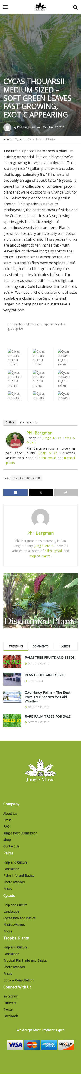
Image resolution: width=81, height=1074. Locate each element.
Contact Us (11, 846)
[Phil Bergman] (15, 439)
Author (10, 422)
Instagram (10, 996)
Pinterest (9, 1003)
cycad (52, 458)
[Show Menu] (5, 7)
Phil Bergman (26, 127)
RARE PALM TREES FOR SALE (48, 716)
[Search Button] (75, 7)
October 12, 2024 (54, 127)
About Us (10, 813)
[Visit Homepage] (40, 6)
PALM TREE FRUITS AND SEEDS (50, 657)
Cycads (19, 139)
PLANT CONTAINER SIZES (45, 674)
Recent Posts (28, 422)
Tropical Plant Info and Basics (25, 960)
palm (42, 458)
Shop (7, 839)
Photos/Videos (14, 882)
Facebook (10, 1016)
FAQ (6, 826)
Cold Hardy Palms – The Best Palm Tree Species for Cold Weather (47, 696)
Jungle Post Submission (20, 833)
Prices (7, 888)
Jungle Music (47, 453)
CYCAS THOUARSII (27, 478)
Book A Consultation (18, 980)
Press (7, 820)
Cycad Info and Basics (42, 139)
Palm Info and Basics (18, 875)
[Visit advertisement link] (40, 600)
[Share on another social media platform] (66, 492)
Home (7, 139)
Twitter (8, 1009)
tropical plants (40, 556)
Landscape (11, 869)
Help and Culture (15, 862)
